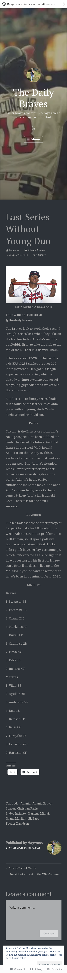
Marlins (33, 813)
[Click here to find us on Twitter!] (33, 127)
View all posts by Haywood (23, 847)
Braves (10, 808)
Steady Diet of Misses (20, 868)
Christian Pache (28, 808)
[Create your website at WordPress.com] (33, 4)
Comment (49, 933)
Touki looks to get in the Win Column (34, 874)
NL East (33, 818)
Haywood (14, 250)
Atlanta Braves (36, 250)
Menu (35, 139)
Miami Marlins (16, 818)
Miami (44, 813)
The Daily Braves (33, 98)
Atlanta (26, 803)
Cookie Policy (19, 958)
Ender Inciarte (16, 813)
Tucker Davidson (17, 823)
